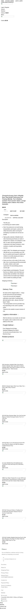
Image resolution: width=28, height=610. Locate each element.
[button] (5, 372)
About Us (3, 567)
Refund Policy (4, 575)
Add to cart (13, 211)
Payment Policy (5, 582)
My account (4, 595)
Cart (2, 590)
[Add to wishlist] (24, 341)
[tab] (8, 217)
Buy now (22, 211)
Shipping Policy (5, 570)
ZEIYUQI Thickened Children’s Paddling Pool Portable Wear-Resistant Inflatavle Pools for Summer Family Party (12, 512)
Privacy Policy (4, 572)
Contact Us (4, 580)
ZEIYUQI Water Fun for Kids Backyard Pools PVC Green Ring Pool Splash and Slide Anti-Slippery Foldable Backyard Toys (13, 444)
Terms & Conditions (6, 585)
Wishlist (3, 592)
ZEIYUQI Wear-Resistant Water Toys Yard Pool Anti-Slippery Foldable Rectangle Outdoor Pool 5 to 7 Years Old (14, 417)
